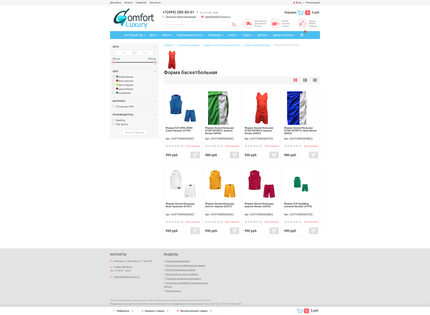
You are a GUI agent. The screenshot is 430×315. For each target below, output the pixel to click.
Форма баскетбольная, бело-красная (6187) (180, 205)
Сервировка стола (189, 35)
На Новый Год (133, 35)
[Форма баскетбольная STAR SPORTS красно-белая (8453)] (262, 108)
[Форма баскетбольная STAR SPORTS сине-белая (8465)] (301, 108)
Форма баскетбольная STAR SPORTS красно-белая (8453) (259, 130)
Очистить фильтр (134, 132)
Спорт (232, 35)
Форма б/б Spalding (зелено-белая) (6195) (298, 205)
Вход (298, 2)
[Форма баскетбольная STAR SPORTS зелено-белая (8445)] (222, 108)
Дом (152, 35)
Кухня (166, 35)
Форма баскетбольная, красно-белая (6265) (259, 205)
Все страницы (173, 290)
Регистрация (313, 2)
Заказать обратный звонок (181, 16)
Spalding (120, 120)
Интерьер (214, 35)
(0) (181, 146)
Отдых (247, 35)
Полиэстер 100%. (125, 106)
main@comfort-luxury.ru (217, 16)
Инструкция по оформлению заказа (185, 265)
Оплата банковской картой (180, 269)
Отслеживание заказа (178, 261)
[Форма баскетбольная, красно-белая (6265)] (262, 183)
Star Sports (122, 124)
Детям (262, 35)
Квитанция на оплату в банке (182, 274)
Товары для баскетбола (257, 45)
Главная (168, 45)
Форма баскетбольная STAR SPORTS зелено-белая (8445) (219, 130)
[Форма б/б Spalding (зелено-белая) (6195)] (301, 183)
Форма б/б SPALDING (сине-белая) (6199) (179, 129)
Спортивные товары (188, 45)
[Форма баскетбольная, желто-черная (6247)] (222, 183)
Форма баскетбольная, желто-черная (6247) (219, 205)
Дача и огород (282, 35)
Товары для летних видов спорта (222, 45)
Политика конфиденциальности (183, 278)
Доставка (115, 2)
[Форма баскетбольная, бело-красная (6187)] (183, 183)
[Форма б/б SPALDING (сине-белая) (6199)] (183, 108)
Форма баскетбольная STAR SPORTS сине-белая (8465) (300, 130)
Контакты (155, 2)
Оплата (128, 2)
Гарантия (141, 2)
